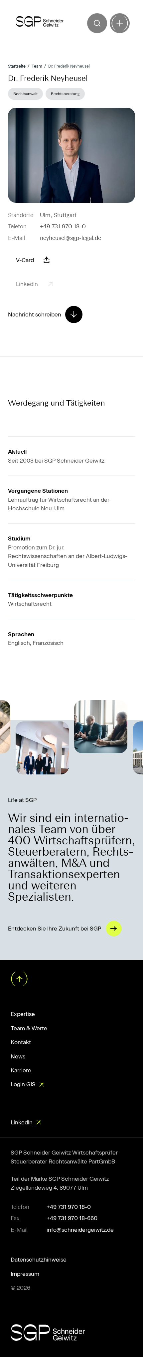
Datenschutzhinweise (39, 1259)
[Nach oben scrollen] (19, 978)
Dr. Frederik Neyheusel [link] (69, 66)
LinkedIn (22, 1122)
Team (37, 66)
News (18, 1056)
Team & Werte (29, 1028)
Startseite (17, 66)
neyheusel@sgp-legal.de (70, 238)
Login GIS (23, 1084)
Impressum (25, 1274)
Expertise (23, 1014)
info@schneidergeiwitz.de (80, 1229)
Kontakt (21, 1042)
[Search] (97, 23)
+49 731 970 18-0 (63, 226)
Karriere (21, 1070)
